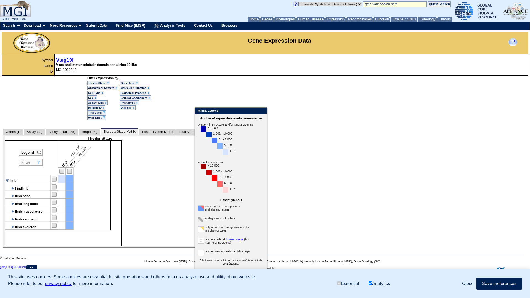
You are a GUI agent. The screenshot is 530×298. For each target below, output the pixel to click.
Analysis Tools (172, 25)
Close (261, 111)
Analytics (381, 283)
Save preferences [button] (499, 283)
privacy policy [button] (58, 283)
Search (9, 25)
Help (15, 18)
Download (32, 25)
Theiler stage (234, 239)
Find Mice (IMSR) (130, 25)
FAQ (23, 18)
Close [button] (468, 283)
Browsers (229, 25)
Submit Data (96, 25)
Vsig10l (64, 60)
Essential (350, 283)
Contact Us (203, 25)
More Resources (63, 25)
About (5, 18)
